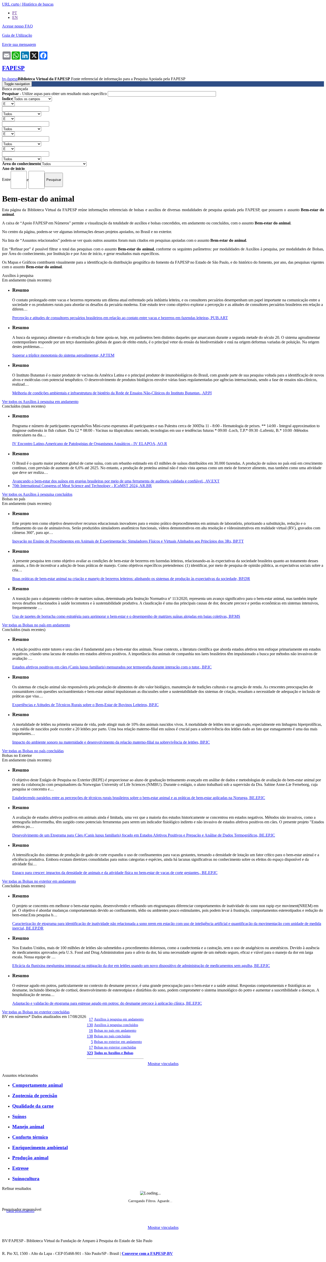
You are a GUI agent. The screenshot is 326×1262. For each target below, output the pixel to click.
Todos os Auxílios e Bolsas (113, 1053)
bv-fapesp (10, 79)
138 (90, 1036)
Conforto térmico (30, 1137)
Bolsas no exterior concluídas (115, 1047)
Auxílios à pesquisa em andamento (119, 1019)
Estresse (20, 1168)
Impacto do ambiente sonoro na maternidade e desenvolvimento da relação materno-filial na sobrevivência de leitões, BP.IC (111, 742)
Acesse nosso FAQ (17, 26)
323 (90, 1053)
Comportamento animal (37, 1085)
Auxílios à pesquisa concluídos (116, 1025)
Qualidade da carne (32, 1106)
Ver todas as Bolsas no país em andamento (36, 625)
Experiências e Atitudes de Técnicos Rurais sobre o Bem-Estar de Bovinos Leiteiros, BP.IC (85, 705)
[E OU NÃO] (8, 103)
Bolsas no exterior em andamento (118, 1042)
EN (15, 17)
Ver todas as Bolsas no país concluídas (33, 751)
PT (14, 13)
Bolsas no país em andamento (115, 1030)
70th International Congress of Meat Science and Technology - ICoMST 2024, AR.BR (82, 486)
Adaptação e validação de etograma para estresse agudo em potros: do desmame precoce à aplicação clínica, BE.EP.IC (107, 1003)
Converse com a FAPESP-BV (147, 1253)
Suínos (19, 1116)
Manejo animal (28, 1126)
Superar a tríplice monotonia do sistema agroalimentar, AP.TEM (63, 355)
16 (91, 1030)
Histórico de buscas (37, 4)
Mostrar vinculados (163, 1064)
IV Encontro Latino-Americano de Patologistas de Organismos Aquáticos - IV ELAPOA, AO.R (89, 443)
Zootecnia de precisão (34, 1095)
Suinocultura (25, 1178)
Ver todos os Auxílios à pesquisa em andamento (40, 401)
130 (90, 1025)
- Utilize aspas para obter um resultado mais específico (55, 93)
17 (91, 1019)
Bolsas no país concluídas (112, 1036)
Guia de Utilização (17, 35)
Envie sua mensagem (19, 44)
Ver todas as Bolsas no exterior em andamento (39, 881)
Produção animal (30, 1157)
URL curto (10, 4)
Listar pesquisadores (20, 1211)
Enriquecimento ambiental (40, 1147)
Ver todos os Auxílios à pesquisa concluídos (37, 494)
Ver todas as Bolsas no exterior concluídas (36, 1012)
